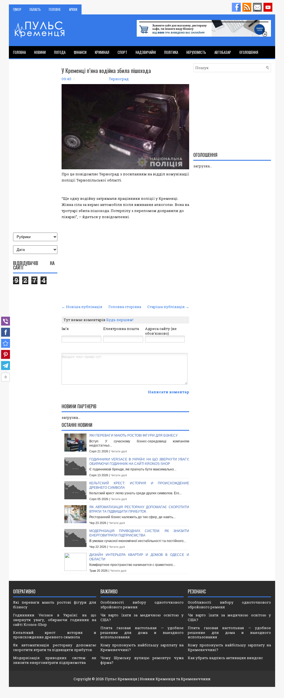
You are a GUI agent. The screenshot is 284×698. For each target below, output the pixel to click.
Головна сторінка (124, 306)
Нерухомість (196, 52)
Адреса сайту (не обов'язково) (161, 331)
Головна (19, 52)
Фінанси (80, 52)
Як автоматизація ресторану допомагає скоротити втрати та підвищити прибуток (139, 509)
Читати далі (119, 451)
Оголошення (248, 52)
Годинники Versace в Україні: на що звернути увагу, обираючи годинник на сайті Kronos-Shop (139, 461)
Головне (55, 9)
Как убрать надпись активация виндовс (225, 657)
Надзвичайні (146, 52)
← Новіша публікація (82, 306)
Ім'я (65, 328)
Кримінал (102, 52)
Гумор (17, 9)
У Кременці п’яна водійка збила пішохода (106, 70)
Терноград (119, 78)
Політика (171, 52)
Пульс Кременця (121, 678)
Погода (59, 52)
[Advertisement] (125, 261)
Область (34, 9)
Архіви (73, 9)
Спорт (122, 52)
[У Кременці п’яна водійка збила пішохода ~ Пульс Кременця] (5, 343)
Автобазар (222, 52)
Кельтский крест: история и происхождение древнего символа (54, 635)
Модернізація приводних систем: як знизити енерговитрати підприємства (139, 533)
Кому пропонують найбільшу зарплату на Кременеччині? (142, 647)
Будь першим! (119, 319)
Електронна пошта (121, 328)
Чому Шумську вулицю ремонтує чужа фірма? (142, 660)
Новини (40, 52)
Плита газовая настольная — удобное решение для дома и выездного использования (142, 632)
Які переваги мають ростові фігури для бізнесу (133, 435)
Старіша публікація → (168, 306)
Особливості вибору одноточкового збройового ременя (142, 604)
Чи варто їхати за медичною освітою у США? (142, 617)
